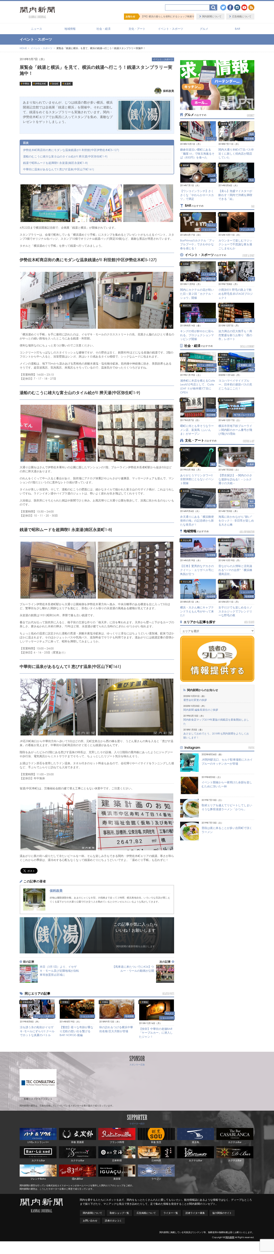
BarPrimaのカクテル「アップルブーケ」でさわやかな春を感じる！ (197, 244)
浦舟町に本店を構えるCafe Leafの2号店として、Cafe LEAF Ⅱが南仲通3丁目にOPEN (197, 386)
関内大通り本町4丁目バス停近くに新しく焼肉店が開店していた (236, 153)
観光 (251, 369)
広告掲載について (241, 16)
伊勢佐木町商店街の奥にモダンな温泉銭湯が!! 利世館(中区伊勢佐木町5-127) (71, 150)
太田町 (224, 165)
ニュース (36, 29)
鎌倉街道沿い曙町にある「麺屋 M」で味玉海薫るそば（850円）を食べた (197, 153)
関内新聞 (229, 1237)
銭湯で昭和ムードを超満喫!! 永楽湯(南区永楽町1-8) (55, 163)
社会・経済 (103, 29)
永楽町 (67, 83)
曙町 (185, 123)
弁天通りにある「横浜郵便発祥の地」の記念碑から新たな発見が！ (197, 520)
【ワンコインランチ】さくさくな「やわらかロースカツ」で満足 (197, 195)
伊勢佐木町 (40, 83)
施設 (213, 464)
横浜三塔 (187, 305)
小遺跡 (250, 464)
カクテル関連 (208, 274)
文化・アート (137, 29)
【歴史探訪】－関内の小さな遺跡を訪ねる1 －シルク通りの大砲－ (235, 479)
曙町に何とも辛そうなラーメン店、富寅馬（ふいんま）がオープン (197, 429)
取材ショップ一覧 (119, 1213)
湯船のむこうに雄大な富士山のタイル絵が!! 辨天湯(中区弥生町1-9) (65, 156)
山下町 (224, 363)
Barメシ (170, 1013)
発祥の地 (211, 505)
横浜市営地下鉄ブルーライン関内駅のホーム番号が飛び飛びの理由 (235, 429)
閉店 (213, 180)
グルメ (204, 29)
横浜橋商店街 (227, 305)
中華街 (26, 83)
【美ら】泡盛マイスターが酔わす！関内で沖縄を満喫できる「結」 (235, 195)
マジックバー (247, 229)
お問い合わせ (90, 1220)
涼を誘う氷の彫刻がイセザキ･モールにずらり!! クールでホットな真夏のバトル (37, 1031)
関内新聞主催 (208, 278)
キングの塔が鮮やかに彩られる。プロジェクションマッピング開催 (197, 335)
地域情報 (70, 29)
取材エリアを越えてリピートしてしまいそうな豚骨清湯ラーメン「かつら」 (227, 807)
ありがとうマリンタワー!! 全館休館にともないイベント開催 (197, 479)
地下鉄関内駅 (227, 400)
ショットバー (87, 1016)
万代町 (186, 214)
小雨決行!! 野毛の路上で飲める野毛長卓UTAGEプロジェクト (235, 293)
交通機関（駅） (246, 365)
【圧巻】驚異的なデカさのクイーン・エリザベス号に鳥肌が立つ (197, 570)
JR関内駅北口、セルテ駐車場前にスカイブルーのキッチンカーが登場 (227, 761)
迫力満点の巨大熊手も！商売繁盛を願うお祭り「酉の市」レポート (235, 335)
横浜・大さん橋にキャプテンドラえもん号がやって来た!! (197, 611)
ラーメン (211, 138)
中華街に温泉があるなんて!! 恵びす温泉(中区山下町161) (58, 169)
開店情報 (249, 138)
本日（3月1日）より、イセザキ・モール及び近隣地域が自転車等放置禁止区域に (59, 971)
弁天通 (186, 491)
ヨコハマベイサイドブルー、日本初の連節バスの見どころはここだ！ (235, 384)
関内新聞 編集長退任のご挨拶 (200, 710)
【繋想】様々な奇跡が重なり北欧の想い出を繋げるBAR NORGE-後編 (76, 1031)
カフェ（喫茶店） (206, 365)
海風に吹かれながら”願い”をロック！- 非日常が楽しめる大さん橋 (236, 520)
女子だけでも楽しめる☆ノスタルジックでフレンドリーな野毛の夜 (235, 611)
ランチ (212, 175)
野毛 (223, 264)
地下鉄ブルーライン (244, 414)
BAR (237, 29)
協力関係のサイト (222, 1213)
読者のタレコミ (113, 1220)
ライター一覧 (170, 1213)
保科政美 (56, 890)
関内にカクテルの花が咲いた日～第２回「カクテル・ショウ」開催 (197, 293)
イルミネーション (206, 320)
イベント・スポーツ (170, 29)
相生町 (186, 165)
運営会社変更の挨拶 (195, 700)
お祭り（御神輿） (245, 320)
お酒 (251, 278)
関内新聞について (211, 16)
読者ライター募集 (195, 1213)
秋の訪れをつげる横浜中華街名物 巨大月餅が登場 (116, 1029)
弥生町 (55, 83)
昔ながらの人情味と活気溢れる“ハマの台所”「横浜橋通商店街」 (235, 570)
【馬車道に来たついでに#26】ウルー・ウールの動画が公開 (133, 969)
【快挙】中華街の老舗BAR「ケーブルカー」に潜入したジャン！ (156, 1032)
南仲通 (224, 123)
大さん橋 (225, 359)
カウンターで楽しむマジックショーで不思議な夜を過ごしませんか (235, 244)
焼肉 (251, 134)
